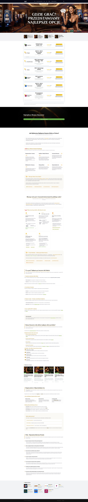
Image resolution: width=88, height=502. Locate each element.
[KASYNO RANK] (25, 1)
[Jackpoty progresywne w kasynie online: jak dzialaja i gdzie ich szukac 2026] (36, 36)
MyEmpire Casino (29, 78)
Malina (28, 69)
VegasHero (29, 45)
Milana (29, 255)
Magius (31, 255)
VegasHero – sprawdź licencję (42, 246)
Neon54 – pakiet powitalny (56, 229)
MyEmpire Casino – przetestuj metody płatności (30, 228)
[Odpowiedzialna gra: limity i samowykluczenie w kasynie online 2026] (26, 36)
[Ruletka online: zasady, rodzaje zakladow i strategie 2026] (57, 36)
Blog (44, 1)
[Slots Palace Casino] (26, 96)
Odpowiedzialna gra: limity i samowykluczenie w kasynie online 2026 (30, 36)
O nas (46, 1)
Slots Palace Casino (29, 96)
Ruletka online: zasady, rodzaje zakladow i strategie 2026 (61, 36)
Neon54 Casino (30, 61)
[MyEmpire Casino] (26, 78)
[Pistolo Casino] (26, 86)
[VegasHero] (26, 45)
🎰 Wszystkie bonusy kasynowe (56, 227)
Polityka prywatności (53, 1)
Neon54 (40, 283)
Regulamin (63, 500)
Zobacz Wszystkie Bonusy (44, 119)
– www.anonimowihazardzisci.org (34, 420)
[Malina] (26, 70)
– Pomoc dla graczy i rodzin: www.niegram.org (36, 425)
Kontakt (49, 1)
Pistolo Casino (29, 85)
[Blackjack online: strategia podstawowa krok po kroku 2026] (46, 36)
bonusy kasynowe (53, 317)
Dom (34, 1)
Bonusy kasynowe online (40, 1)
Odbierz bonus (59, 44)
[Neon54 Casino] (26, 62)
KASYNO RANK (29, 500)
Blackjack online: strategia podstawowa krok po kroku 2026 (51, 36)
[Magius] (26, 53)
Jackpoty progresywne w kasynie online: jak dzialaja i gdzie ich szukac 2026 (40, 36)
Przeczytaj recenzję (59, 53)
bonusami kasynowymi (33, 330)
